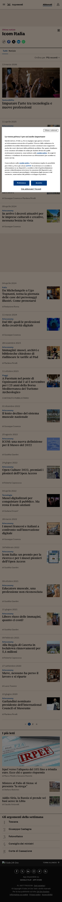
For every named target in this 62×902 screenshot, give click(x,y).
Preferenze (21, 183)
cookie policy (42, 153)
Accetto (39, 183)
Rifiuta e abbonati (51, 130)
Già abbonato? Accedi (31, 189)
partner (29, 166)
